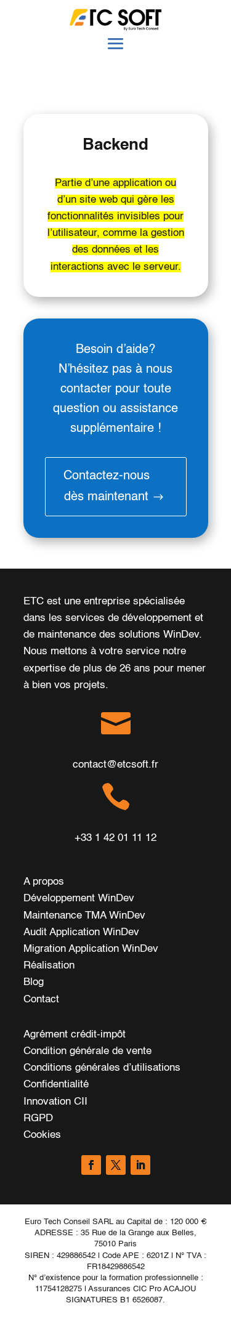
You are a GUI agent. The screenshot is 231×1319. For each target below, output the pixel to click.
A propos (43, 882)
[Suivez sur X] (116, 1165)
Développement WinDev (78, 898)
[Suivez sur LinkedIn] (140, 1165)
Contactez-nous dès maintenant (106, 486)
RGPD (38, 1118)
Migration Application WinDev (90, 949)
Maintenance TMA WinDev (84, 916)
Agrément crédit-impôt (74, 1034)
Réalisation (49, 965)
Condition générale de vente (87, 1051)
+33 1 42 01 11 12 (115, 838)
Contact (41, 999)
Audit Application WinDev (81, 932)
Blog (33, 982)
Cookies (42, 1135)
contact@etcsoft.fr (115, 765)
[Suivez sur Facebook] (91, 1165)
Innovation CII (55, 1102)
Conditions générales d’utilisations (101, 1068)
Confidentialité (56, 1084)
